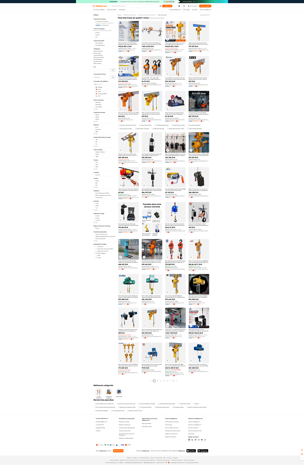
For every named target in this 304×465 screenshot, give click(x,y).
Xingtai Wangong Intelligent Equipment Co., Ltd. (199, 119)
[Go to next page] (176, 380)
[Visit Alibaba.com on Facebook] (189, 440)
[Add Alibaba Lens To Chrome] (118, 450)
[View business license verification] (166, 462)
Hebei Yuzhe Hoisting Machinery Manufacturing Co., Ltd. (175, 195)
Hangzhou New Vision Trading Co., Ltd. (174, 302)
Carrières (98, 430)
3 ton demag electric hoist (118, 410)
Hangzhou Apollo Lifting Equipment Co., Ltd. (199, 269)
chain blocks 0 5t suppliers (102, 410)
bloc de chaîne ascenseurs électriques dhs (105, 407)
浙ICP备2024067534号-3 (192, 462)
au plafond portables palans (162, 125)
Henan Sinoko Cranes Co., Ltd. (125, 119)
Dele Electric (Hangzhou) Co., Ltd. (126, 49)
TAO (164, 457)
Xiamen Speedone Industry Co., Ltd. (150, 267)
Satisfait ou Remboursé (124, 424)
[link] (302, 450)
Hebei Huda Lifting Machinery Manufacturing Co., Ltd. (175, 160)
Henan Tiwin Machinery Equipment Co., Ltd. (128, 162)
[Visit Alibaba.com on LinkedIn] (192, 440)
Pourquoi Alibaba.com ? (101, 421)
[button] (160, 6)
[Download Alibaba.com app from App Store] (191, 450)
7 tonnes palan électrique (145, 407)
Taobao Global (158, 457)
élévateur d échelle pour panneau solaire (197, 407)
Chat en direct (168, 424)
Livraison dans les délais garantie (127, 427)
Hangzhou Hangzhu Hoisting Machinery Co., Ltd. (128, 267)
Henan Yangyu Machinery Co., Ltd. (173, 84)
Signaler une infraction (170, 436)
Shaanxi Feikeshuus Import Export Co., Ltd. (152, 195)
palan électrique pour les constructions (105, 403)
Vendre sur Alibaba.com (194, 421)
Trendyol (169, 457)
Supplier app (145, 450)
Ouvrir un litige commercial (171, 427)
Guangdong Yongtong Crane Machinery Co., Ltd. (152, 119)
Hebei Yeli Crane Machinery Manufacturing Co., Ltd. (175, 230)
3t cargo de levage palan (194, 125)
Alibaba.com (181, 450)
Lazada (152, 457)
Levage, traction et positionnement (146, 15)
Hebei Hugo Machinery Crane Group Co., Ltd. (152, 160)
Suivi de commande (193, 427)
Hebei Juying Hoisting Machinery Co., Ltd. (128, 197)
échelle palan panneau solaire (162, 407)
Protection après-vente (124, 430)
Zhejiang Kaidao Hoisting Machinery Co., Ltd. (199, 84)
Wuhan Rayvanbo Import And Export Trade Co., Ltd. (199, 49)
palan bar (197, 403)
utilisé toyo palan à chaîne (179, 125)
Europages (175, 457)
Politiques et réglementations (126, 438)
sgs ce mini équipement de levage (147, 403)
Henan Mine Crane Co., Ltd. (148, 302)
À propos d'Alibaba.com (102, 418)
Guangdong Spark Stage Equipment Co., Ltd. (128, 230)
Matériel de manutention (130, 15)
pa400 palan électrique (159, 128)
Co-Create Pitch (100, 424)
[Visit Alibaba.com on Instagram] (199, 440)
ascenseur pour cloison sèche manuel (126, 403)
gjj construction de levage (126, 128)
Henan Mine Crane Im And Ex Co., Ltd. (127, 302)
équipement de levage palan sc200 (127, 407)
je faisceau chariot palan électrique (128, 125)
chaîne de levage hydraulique (195, 128)
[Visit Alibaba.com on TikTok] (205, 440)
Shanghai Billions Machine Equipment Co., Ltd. (152, 49)
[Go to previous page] (151, 380)
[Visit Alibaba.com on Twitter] (195, 440)
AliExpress (129, 457)
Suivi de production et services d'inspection (126, 434)
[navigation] (105, 198)
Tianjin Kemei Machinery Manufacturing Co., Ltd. (199, 195)
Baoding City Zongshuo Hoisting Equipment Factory (175, 269)
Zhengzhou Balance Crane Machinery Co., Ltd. (199, 160)
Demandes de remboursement (172, 430)
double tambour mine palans (142, 128)
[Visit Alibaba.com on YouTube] (202, 440)
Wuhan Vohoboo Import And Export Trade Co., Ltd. (128, 337)
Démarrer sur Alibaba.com (194, 424)
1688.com (135, 457)
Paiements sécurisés (124, 421)
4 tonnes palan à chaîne (185, 403)
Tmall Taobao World (144, 457)
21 (173, 380)
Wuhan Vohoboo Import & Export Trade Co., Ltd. (199, 230)
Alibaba (119, 15)
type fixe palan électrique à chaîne (176, 128)
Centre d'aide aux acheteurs (172, 421)
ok (113, 70)
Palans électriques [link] (162, 15)
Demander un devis (147, 426)
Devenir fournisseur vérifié (194, 430)
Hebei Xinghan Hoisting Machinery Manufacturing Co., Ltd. (175, 119)
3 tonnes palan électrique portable (167, 403)
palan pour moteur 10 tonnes (135, 410)
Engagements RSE (100, 427)
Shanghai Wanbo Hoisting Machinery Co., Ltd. (152, 84)
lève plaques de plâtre (179, 407)
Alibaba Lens (103, 450)
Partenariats (191, 433)
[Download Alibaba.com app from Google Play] (203, 450)
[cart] (184, 6)
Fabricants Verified (146, 423)
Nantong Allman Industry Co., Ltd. (197, 302)
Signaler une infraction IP (171, 433)
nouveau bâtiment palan (146, 125)
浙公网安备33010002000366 (177, 462)
